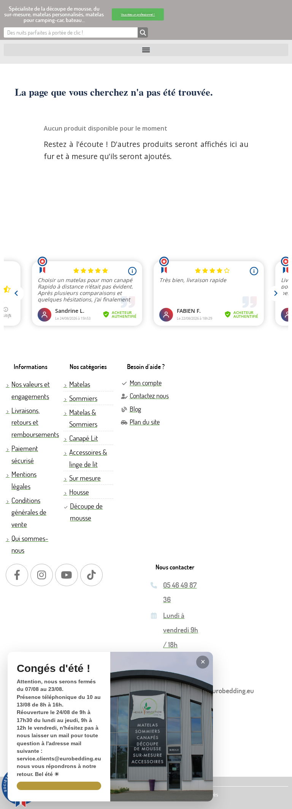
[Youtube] (66, 575)
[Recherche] (143, 32)
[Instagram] (41, 575)
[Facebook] (17, 575)
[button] (138, 14)
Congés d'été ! (53, 668)
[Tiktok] (91, 575)
